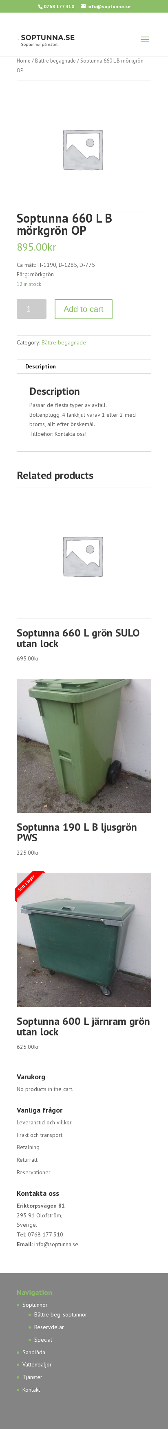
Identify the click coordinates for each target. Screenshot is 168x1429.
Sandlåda (33, 1352)
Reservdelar (49, 1327)
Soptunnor (35, 1304)
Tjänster (32, 1377)
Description (40, 366)
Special (43, 1339)
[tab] (84, 366)
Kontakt (31, 1389)
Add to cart (84, 309)
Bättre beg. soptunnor (60, 1314)
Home (24, 60)
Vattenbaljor (37, 1364)
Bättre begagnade (55, 60)
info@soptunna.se (56, 1244)
